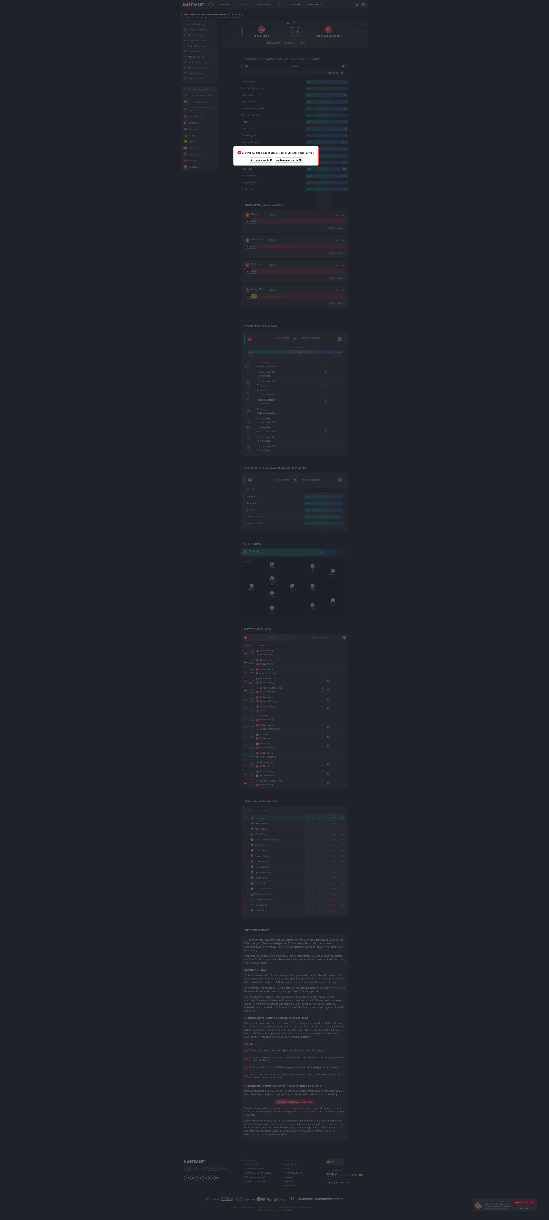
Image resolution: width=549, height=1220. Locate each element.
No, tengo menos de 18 (289, 160)
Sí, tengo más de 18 (261, 160)
